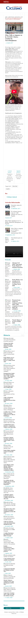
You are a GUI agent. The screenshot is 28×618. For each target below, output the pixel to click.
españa (7, 189)
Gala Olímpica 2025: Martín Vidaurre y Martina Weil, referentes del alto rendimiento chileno (9, 467)
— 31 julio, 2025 (7, 562)
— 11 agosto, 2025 (8, 537)
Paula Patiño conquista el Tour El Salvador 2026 (9, 452)
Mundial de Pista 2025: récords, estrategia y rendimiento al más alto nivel (9, 511)
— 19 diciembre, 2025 (9, 472)
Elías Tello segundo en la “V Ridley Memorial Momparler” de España (14, 222)
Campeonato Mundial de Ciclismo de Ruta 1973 (9, 570)
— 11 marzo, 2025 (8, 597)
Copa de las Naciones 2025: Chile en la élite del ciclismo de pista (9, 594)
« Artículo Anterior (9, 171)
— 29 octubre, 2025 (8, 514)
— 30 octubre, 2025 (8, 500)
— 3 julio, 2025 (7, 573)
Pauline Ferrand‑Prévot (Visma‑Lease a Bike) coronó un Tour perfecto (9, 548)
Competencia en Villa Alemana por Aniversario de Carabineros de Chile (9, 178)
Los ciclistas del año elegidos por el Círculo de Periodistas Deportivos (9, 482)
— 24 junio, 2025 (8, 586)
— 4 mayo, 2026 (7, 389)
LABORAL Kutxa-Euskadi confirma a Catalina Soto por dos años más (9, 496)
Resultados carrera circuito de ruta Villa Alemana (18, 176)
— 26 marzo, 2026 (8, 403)
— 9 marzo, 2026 (8, 417)
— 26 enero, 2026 (8, 443)
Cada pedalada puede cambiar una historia (9, 559)
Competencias (11, 17)
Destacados (17, 17)
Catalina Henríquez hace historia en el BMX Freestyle (9, 534)
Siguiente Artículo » (18, 171)
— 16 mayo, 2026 (8, 380)
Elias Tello (15, 186)
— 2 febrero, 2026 (8, 429)
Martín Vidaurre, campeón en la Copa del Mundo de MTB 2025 (9, 582)
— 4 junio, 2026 (7, 363)
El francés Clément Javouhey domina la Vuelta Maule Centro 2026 (9, 439)
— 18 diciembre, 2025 (9, 486)
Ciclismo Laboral (12, 197)
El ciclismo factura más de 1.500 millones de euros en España (16, 214)
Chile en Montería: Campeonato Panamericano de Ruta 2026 (9, 399)
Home (6, 17)
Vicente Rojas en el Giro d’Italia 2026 (17, 321)
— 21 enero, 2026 (8, 455)
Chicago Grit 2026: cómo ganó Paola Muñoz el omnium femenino (17, 265)
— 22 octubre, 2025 (8, 526)
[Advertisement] (14, 157)
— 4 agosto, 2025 (8, 553)
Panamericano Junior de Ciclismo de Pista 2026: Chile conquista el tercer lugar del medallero (17, 304)
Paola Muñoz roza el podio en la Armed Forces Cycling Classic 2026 (17, 282)
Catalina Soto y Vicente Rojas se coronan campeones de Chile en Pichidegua (9, 414)
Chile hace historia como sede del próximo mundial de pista (9, 523)
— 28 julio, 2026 (7, 349)
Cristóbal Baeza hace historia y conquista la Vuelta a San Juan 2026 (10, 426)
